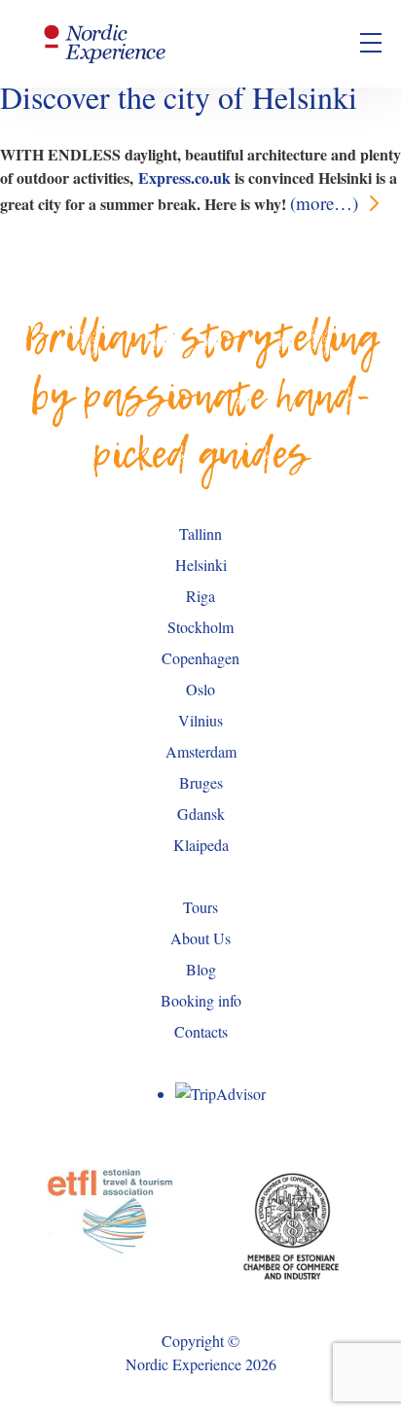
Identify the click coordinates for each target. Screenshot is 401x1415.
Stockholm (200, 627)
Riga (200, 595)
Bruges (201, 782)
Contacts (201, 1031)
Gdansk (201, 813)
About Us (200, 938)
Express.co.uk (184, 177)
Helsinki (201, 564)
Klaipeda (201, 844)
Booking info (201, 1000)
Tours (200, 907)
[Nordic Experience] (105, 43)
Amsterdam (201, 751)
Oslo (200, 689)
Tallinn (200, 533)
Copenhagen (200, 658)
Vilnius (200, 720)
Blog (201, 969)
